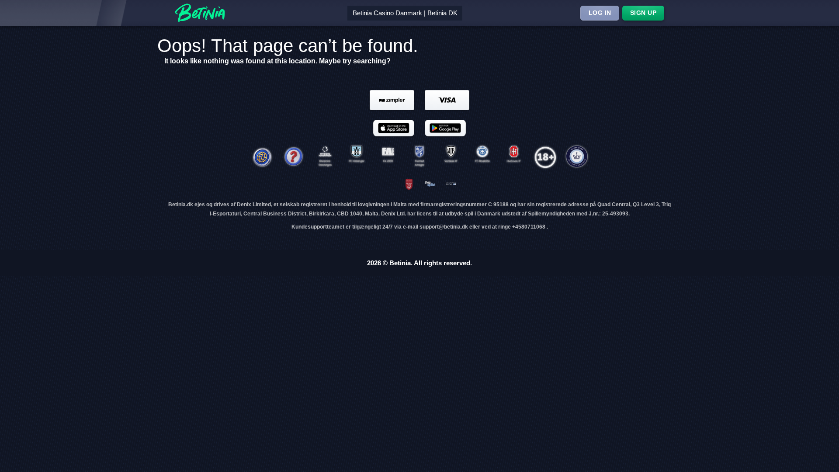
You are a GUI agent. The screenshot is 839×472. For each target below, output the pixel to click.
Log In (600, 13)
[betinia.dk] (293, 157)
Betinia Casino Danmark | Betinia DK (405, 13)
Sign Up (643, 13)
